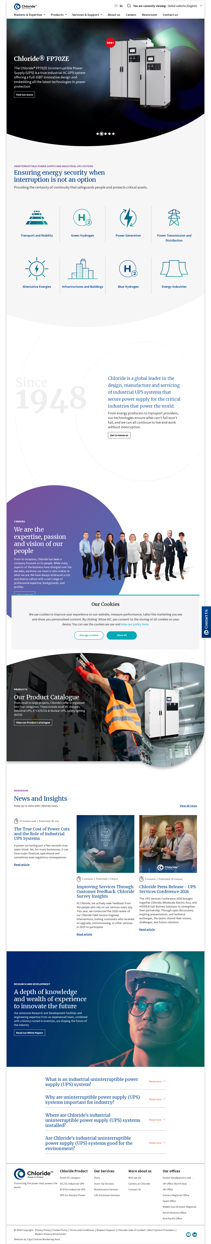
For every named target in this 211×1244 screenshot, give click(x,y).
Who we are (134, 1177)
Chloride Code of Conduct (131, 1229)
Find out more (24, 94)
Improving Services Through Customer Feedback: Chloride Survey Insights (105, 891)
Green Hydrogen (82, 235)
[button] (105, 1083)
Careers (131, 15)
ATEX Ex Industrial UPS (72, 1189)
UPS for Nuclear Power (72, 1195)
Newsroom (149, 15)
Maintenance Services (106, 1189)
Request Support (105, 1229)
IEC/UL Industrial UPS (72, 1183)
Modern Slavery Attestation (50, 1233)
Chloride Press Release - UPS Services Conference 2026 (167, 889)
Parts (97, 1177)
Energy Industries (174, 286)
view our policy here (134, 624)
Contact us (170, 15)
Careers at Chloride (139, 1183)
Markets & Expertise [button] (28, 15)
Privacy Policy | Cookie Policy (51, 1229)
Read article (22, 864)
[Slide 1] (97, 133)
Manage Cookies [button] (88, 635)
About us (114, 15)
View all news (188, 805)
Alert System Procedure (161, 1229)
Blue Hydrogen (128, 286)
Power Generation (128, 235)
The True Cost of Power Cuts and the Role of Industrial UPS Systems (42, 833)
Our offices (171, 1171)
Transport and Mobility (37, 235)
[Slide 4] (109, 133)
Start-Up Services (104, 1183)
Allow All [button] (122, 635)
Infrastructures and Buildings (82, 286)
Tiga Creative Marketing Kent (43, 1239)
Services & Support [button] (86, 15)
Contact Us (134, 1189)
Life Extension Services (107, 1195)
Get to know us (119, 435)
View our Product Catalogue (33, 722)
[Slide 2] (101, 133)
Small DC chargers (70, 1177)
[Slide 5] (113, 133)
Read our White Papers (29, 1032)
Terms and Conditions (82, 1229)
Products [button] (57, 15)
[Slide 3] (105, 133)
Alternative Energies (37, 286)
